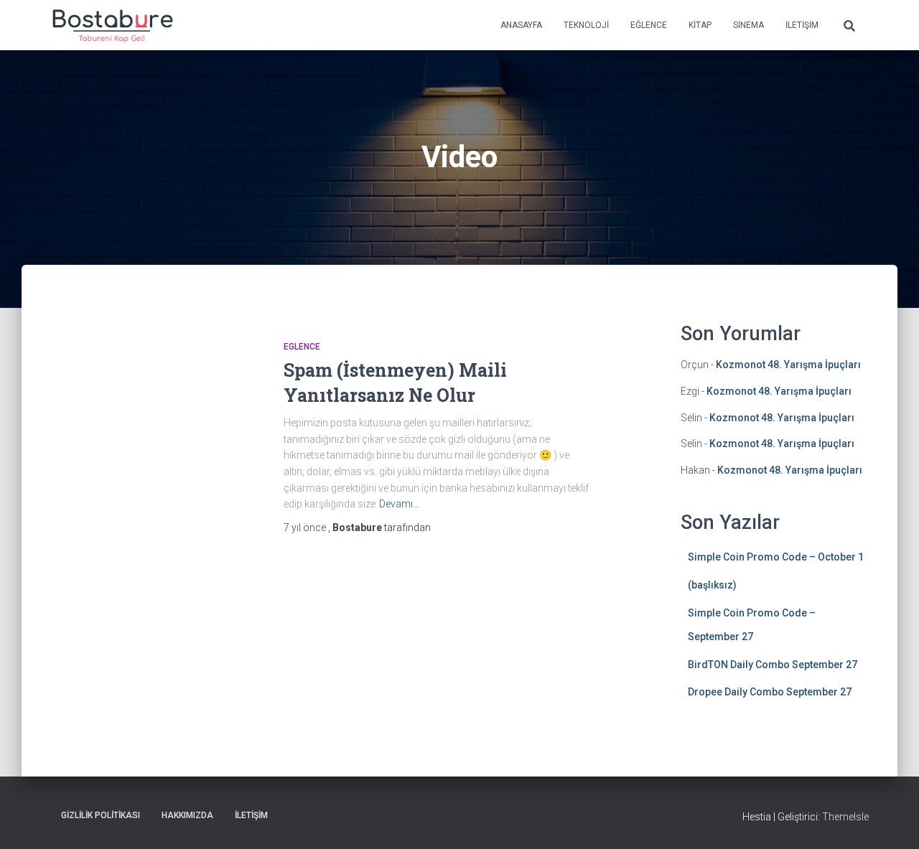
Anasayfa (521, 25)
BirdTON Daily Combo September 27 (772, 664)
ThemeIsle (845, 816)
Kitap (700, 25)
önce (306, 527)
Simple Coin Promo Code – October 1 (776, 557)
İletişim (801, 25)
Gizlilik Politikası (100, 815)
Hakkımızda (187, 815)
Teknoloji (586, 25)
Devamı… (399, 504)
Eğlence (648, 25)
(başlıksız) (712, 585)
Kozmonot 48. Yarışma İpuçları (788, 364)
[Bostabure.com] (111, 25)
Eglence (302, 347)
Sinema (748, 25)
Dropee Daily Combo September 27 (770, 692)
